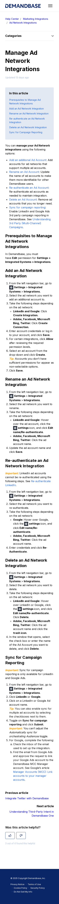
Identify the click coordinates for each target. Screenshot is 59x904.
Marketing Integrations (35, 18)
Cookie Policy (20, 888)
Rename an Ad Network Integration (29, 113)
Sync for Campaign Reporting (25, 132)
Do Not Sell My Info (23, 892)
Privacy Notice (17, 884)
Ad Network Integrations (23, 22)
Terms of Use (34, 884)
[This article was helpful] (10, 835)
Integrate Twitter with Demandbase (27, 798)
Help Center (12, 18)
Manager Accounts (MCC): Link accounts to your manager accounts (32, 775)
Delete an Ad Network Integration (28, 127)
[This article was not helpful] (21, 835)
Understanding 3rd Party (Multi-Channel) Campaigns (30, 223)
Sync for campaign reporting (27, 207)
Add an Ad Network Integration (26, 108)
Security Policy (37, 888)
